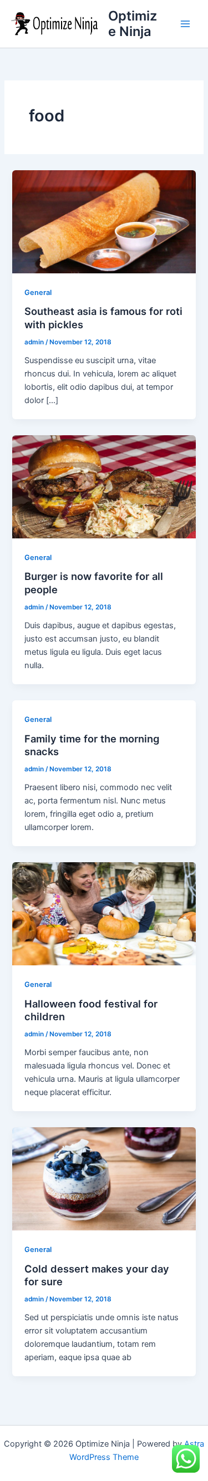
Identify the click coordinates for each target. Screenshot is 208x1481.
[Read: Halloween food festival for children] (103, 913)
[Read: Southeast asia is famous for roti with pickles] (103, 221)
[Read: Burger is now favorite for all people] (103, 486)
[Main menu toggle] (185, 23)
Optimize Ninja (132, 23)
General (38, 292)
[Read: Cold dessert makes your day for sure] (103, 1178)
